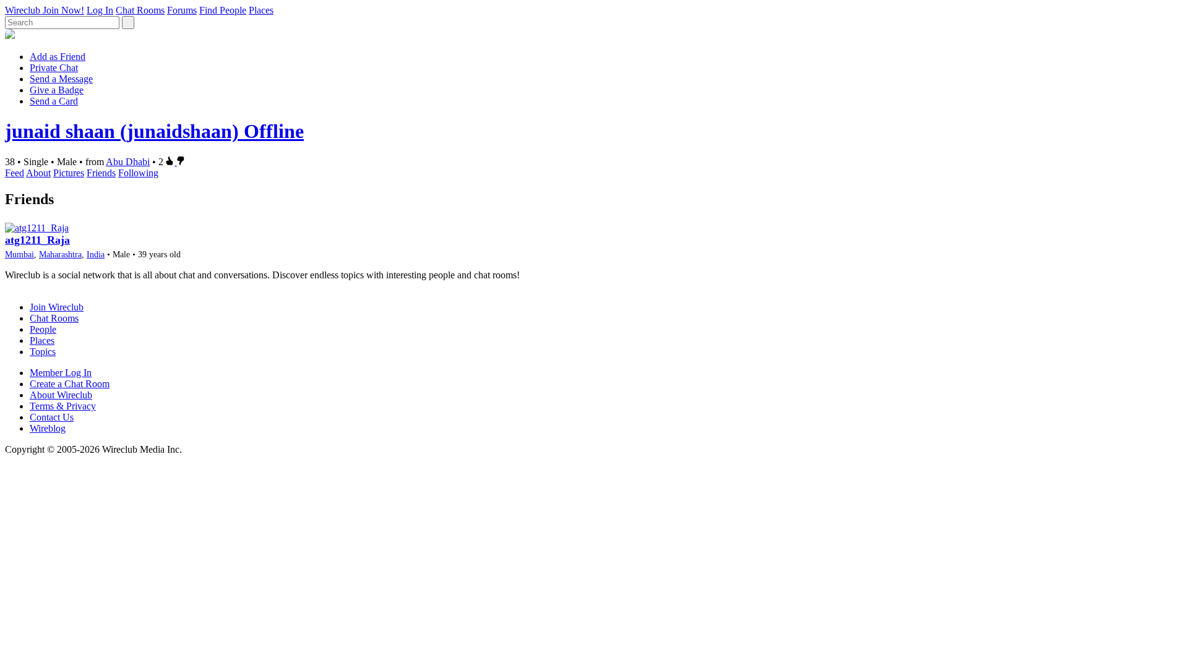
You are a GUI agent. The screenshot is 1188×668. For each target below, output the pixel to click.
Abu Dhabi (128, 161)
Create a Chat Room (70, 384)
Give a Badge (57, 90)
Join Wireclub (57, 307)
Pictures (68, 173)
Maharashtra (60, 254)
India (96, 254)
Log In (100, 10)
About (38, 173)
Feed (14, 173)
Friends (101, 173)
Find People (222, 10)
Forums (182, 10)
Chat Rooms (140, 10)
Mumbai (19, 254)
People (43, 329)
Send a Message (61, 79)
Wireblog (48, 428)
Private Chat (54, 67)
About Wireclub (61, 395)
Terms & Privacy (63, 406)
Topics (43, 351)
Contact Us (52, 417)
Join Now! (63, 10)
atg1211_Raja (37, 240)
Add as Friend (57, 56)
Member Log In (61, 372)
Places (261, 10)
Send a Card (54, 101)
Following (138, 173)
